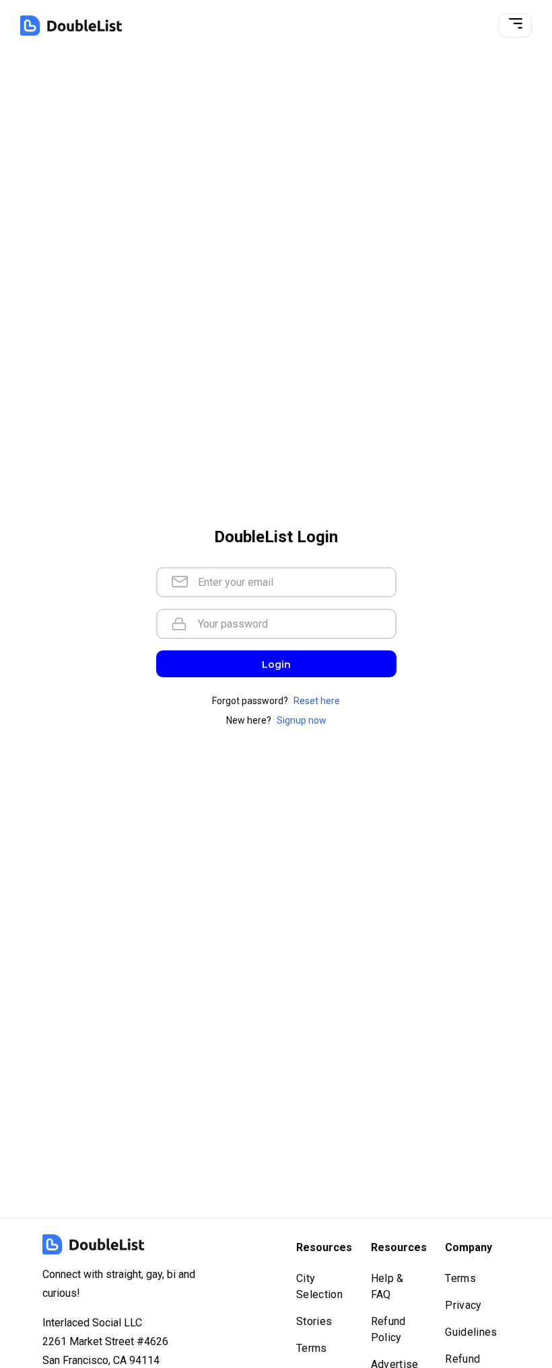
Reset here (317, 700)
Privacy (463, 1305)
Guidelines (471, 1332)
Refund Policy (388, 1329)
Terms (311, 1348)
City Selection (319, 1286)
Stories (314, 1321)
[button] (515, 25)
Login (276, 664)
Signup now (301, 720)
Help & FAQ (387, 1286)
